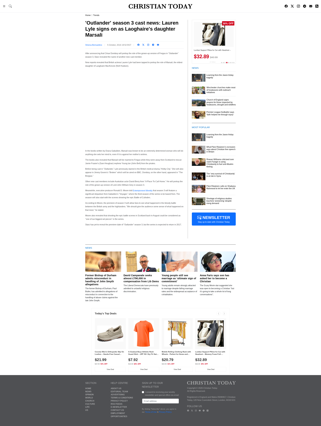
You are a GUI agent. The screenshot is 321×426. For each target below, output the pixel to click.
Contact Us (117, 410)
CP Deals (212, 62)
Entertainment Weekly (142, 190)
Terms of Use (151, 412)
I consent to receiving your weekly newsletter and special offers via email (162, 393)
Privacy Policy (119, 401)
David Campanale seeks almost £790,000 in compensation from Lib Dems (141, 278)
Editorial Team (119, 391)
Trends (96, 15)
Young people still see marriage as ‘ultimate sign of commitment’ (179, 278)
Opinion (89, 395)
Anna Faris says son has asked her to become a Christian (214, 278)
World (89, 398)
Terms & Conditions (122, 398)
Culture (90, 404)
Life (87, 407)
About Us (116, 388)
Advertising (118, 395)
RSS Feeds (116, 404)
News (88, 391)
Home (88, 15)
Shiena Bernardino (93, 45)
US (86, 410)
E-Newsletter (119, 407)
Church (89, 401)
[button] (4, 7)
